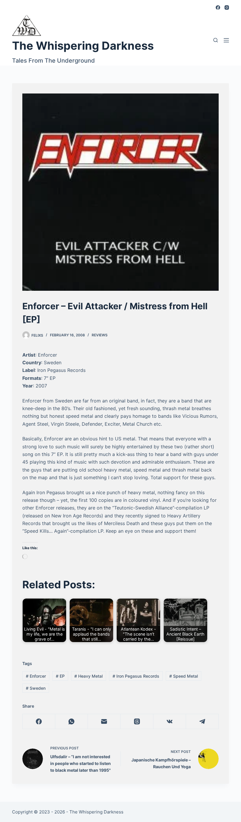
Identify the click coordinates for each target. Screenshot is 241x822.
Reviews (100, 335)
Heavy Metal (88, 676)
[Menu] (226, 40)
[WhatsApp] (71, 721)
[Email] (104, 721)
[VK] (169, 721)
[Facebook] (218, 7)
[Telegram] (202, 721)
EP (60, 676)
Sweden (36, 688)
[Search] (215, 40)
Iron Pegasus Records (136, 676)
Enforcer (36, 676)
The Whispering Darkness (83, 45)
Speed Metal (183, 676)
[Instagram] (227, 7)
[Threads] (136, 721)
